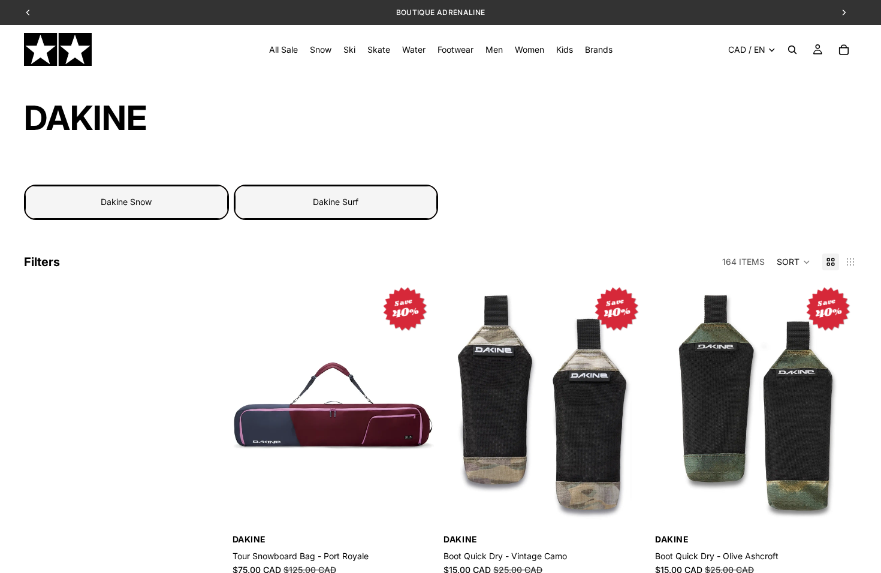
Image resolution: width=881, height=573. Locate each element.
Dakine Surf (335, 202)
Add (426, 513)
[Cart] (844, 50)
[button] (793, 262)
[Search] (792, 50)
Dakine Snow (126, 202)
